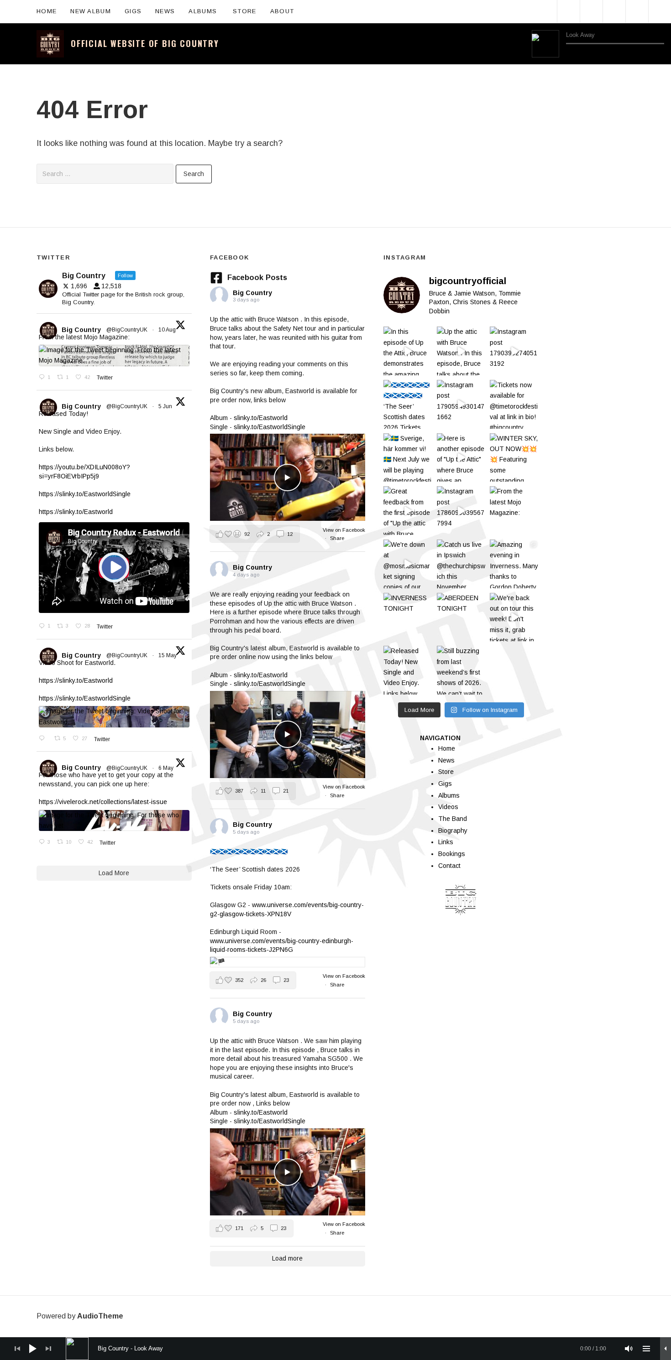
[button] (254, 533)
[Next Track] (583, 53)
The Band (452, 818)
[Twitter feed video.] (114, 567)
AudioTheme (100, 1316)
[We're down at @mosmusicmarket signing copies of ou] (407, 564)
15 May (168, 655)
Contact (449, 865)
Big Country (81, 329)
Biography (452, 830)
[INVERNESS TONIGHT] (407, 617)
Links (445, 842)
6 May (166, 768)
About (287, 10)
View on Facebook (344, 530)
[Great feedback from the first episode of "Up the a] (407, 510)
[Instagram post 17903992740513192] (514, 351)
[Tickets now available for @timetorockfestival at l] (514, 404)
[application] (598, 43)
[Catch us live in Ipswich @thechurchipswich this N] (461, 564)
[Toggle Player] (665, 1348)
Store (245, 11)
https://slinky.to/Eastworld (76, 511)
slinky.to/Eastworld (261, 417)
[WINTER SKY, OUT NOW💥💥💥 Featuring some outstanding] (514, 457)
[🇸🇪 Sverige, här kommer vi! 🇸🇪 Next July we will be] (407, 457)
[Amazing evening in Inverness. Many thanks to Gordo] (514, 564)
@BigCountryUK (126, 330)
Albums (207, 10)
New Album (90, 11)
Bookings (451, 853)
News (165, 11)
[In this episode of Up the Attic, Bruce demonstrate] (407, 351)
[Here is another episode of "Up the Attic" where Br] (461, 457)
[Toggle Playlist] (659, 53)
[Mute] (629, 1348)
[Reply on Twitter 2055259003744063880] (44, 738)
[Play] (545, 43)
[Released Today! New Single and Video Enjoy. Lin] (407, 670)
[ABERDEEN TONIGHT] (461, 617)
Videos (448, 806)
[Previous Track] (570, 53)
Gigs (133, 11)
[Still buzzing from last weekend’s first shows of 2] (461, 670)
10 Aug (167, 330)
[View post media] (287, 477)
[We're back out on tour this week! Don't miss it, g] (514, 617)
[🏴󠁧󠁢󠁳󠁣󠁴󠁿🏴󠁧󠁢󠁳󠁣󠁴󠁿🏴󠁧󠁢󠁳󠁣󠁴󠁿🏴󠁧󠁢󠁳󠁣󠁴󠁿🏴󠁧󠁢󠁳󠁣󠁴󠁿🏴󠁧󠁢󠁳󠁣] (407, 404)
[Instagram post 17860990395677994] (461, 510)
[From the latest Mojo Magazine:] (514, 510)
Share (337, 538)
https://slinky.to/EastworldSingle (85, 494)
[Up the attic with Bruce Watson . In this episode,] (461, 351)
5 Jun (165, 406)
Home (47, 11)
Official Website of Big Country (145, 43)
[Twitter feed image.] (114, 355)
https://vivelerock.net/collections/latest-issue (103, 801)
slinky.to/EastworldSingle (269, 427)
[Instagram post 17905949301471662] (461, 404)
